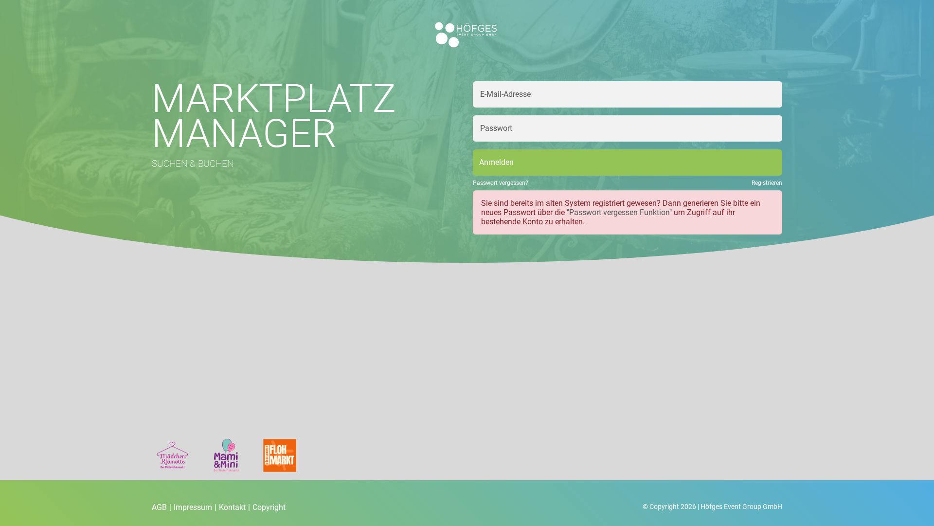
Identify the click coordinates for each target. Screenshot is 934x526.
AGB (161, 507)
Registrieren (767, 183)
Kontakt (234, 507)
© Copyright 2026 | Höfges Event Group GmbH (712, 506)
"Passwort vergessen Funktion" (619, 212)
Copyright (269, 507)
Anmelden (496, 162)
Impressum (195, 507)
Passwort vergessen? (500, 183)
